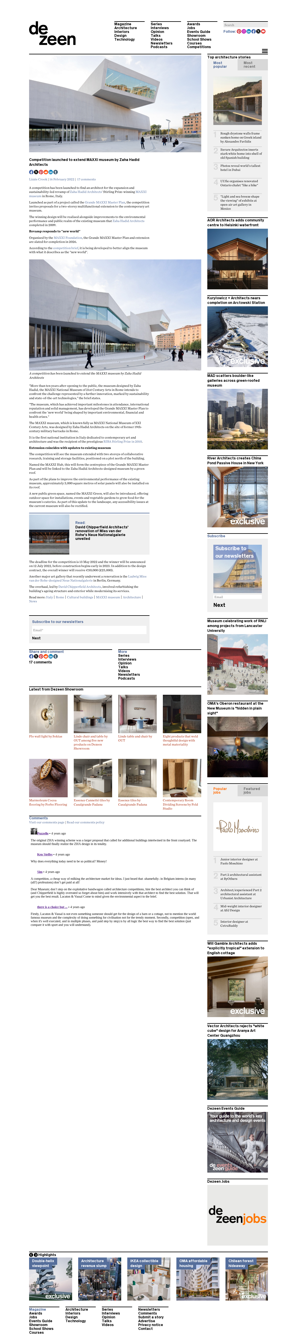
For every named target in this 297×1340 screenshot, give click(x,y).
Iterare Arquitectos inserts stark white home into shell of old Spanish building (241, 154)
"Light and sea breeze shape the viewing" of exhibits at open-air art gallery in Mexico (239, 202)
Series (156, 24)
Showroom (196, 35)
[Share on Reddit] (46, 172)
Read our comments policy (85, 822)
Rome (60, 597)
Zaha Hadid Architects (86, 192)
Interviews (160, 28)
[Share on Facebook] (31, 172)
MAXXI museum (108, 597)
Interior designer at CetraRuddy (234, 924)
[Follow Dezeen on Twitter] (258, 31)
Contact (145, 1328)
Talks (156, 35)
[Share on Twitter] (36, 172)
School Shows (199, 39)
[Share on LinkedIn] (50, 172)
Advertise (146, 1321)
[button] (265, 51)
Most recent (249, 64)
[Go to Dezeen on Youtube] (263, 31)
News (33, 601)
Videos (157, 39)
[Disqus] (115, 877)
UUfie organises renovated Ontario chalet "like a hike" (239, 183)
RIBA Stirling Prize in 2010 (122, 441)
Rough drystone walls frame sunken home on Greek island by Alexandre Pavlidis (240, 137)
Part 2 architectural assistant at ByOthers (241, 877)
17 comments (86, 179)
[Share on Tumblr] (55, 172)
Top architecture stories (229, 57)
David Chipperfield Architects (79, 587)
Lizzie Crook (38, 179)
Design (120, 35)
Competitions (199, 47)
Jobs (191, 28)
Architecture (125, 28)
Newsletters (162, 43)
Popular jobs (220, 790)
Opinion (157, 32)
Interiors (121, 32)
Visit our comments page (46, 822)
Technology (124, 39)
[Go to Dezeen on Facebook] (253, 31)
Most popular (220, 64)
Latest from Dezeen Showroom (56, 689)
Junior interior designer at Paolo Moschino (239, 861)
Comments (147, 1313)
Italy (49, 597)
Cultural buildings (80, 597)
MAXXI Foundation (68, 238)
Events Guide (198, 32)
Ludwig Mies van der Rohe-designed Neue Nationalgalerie (87, 578)
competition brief (65, 248)
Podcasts (159, 47)
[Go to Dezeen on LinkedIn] (248, 31)
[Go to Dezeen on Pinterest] (239, 31)
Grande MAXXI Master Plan (105, 202)
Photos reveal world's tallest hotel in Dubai (240, 168)
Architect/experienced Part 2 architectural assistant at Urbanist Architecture (241, 894)
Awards (193, 24)
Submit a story (151, 1317)
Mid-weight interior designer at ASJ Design (241, 908)
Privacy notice (150, 1325)
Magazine (122, 24)
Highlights (47, 1255)
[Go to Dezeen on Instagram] (244, 31)
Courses (194, 43)
